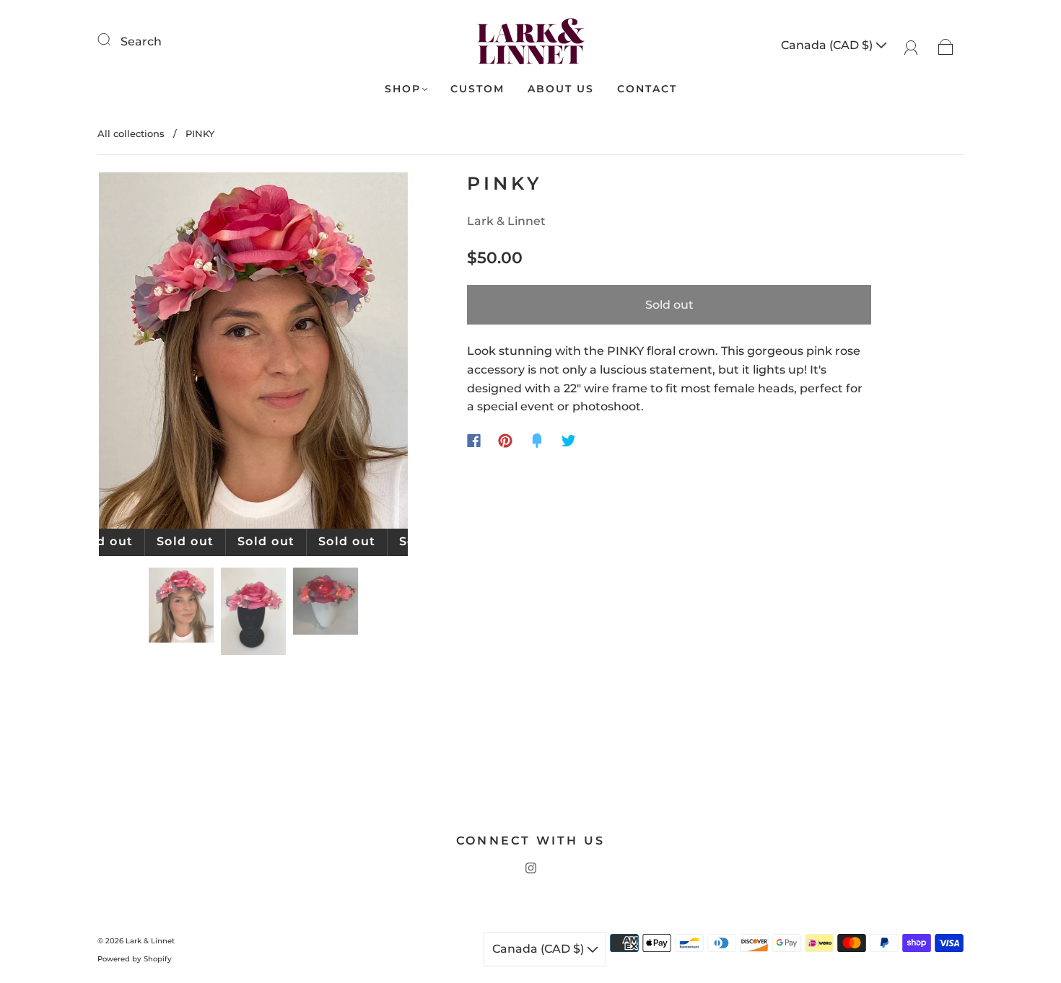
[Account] (911, 45)
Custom (477, 89)
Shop (403, 89)
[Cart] (946, 45)
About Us (561, 89)
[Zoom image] (253, 353)
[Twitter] (569, 441)
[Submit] (113, 40)
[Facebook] (473, 441)
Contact (647, 89)
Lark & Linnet (506, 221)
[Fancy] (537, 441)
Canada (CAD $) (828, 45)
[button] (130, 353)
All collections (131, 133)
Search (141, 41)
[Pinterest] (505, 441)
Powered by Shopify (134, 959)
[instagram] (530, 868)
